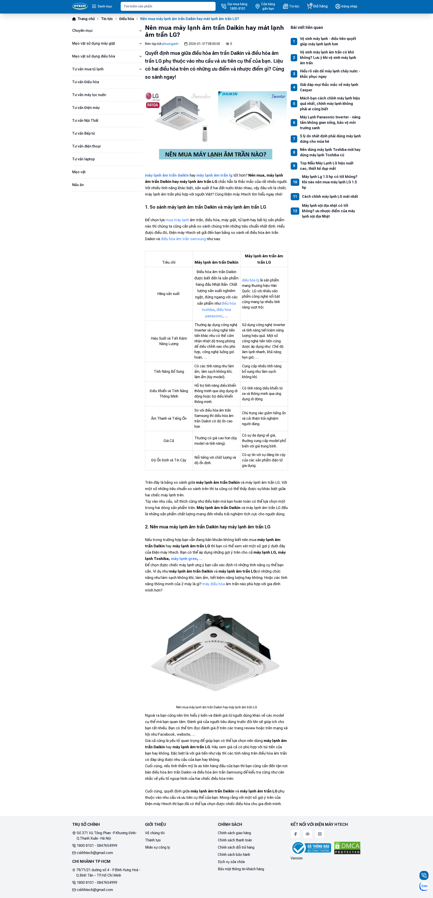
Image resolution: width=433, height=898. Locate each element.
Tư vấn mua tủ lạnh (88, 69)
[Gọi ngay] (423, 875)
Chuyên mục (82, 30)
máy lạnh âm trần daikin (167, 175)
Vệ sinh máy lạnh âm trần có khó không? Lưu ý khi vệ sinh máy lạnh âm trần (328, 57)
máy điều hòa (213, 584)
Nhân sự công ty (157, 847)
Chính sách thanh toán (235, 840)
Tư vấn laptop (83, 159)
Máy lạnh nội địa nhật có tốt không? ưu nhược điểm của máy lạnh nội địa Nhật (328, 211)
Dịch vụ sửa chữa (231, 862)
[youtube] (307, 834)
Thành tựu (153, 840)
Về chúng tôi (155, 833)
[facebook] (295, 834)
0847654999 (107, 845)
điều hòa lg (250, 280)
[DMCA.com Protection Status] (347, 848)
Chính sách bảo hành (234, 854)
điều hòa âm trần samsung (183, 239)
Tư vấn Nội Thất (85, 120)
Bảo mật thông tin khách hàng (241, 869)
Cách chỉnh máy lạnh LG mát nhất (330, 196)
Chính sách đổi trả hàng (236, 847)
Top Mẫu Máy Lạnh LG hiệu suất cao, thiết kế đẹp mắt (326, 166)
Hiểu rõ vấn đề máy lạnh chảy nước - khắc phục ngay (330, 74)
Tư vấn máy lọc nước (89, 95)
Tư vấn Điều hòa (85, 82)
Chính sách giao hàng (234, 833)
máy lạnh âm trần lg (214, 175)
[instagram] (320, 834)
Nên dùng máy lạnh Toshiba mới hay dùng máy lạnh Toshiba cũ (330, 152)
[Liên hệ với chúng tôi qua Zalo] (423, 886)
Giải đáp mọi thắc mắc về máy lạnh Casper (329, 87)
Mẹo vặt (78, 172)
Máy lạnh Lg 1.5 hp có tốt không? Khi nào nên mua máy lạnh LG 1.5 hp (329, 182)
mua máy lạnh (177, 220)
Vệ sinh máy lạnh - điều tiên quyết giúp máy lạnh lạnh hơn (328, 41)
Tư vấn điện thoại (86, 146)
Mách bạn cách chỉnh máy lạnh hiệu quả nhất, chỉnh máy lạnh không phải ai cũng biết (330, 103)
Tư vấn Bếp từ (83, 133)
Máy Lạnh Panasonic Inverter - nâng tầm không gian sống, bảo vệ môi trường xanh (330, 122)
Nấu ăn (78, 185)
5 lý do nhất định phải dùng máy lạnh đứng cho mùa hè (330, 139)
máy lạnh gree (184, 558)
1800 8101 (85, 845)
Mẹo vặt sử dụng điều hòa (93, 56)
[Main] (80, 6)
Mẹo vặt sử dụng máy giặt (93, 43)
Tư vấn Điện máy (86, 108)
